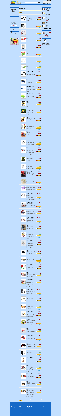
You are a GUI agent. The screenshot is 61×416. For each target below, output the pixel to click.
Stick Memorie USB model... (30, 140)
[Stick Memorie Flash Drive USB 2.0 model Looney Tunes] (23, 391)
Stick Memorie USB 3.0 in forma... (29, 157)
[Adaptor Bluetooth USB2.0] (23, 25)
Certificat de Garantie (13, 21)
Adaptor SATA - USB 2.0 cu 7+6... (29, 71)
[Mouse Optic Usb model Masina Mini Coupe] (23, 81)
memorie (12, 34)
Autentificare (49, 3)
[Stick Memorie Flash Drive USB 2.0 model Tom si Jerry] (23, 314)
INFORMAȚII (48, 4)
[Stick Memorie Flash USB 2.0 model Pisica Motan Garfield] (23, 306)
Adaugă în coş (39, 19)
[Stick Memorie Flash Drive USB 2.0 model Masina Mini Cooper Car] (23, 337)
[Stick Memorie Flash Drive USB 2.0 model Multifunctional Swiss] (23, 367)
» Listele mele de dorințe (15, 29)
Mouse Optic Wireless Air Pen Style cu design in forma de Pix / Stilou (48, 26)
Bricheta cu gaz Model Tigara (47, 23)
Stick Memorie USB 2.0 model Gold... (30, 117)
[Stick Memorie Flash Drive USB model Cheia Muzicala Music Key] (23, 352)
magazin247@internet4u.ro (46, 409)
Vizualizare (39, 27)
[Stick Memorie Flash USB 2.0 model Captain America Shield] (23, 212)
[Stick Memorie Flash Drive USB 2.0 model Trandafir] (23, 267)
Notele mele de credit (29, 406)
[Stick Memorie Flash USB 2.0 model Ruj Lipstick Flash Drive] (23, 174)
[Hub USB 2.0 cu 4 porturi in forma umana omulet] (23, 32)
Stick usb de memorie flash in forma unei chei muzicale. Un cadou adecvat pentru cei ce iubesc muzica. (30, 353)
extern (11, 33)
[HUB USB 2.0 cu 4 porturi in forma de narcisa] (23, 46)
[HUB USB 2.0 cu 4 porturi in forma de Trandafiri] (23, 53)
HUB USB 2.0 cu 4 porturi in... (30, 36)
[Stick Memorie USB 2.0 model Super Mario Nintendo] (23, 134)
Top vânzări (20, 406)
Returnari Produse (13, 22)
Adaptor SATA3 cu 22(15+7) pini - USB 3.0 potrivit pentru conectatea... (46, 45)
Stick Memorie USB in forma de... (30, 164)
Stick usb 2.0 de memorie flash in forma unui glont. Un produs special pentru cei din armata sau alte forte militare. (30, 298)
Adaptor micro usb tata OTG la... (30, 16)
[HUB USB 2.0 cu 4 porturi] (23, 60)
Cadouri (33, 4)
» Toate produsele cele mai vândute (47, 28)
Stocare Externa (38, 4)
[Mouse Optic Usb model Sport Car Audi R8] (23, 88)
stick (15, 33)
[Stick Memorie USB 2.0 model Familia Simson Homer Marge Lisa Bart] (23, 111)
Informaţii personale (29, 408)
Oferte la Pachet (13, 13)
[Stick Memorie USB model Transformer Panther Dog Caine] (23, 142)
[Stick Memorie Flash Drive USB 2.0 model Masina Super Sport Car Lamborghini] (23, 259)
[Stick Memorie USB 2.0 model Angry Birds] (23, 321)
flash (17, 33)
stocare (12, 35)
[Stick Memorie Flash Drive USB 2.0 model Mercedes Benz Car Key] (23, 227)
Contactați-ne (20, 408)
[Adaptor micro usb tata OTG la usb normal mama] (23, 18)
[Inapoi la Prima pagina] (19, 7)
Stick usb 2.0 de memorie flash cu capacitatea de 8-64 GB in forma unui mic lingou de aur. (30, 119)
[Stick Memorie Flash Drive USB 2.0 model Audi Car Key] (23, 291)
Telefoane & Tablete (21, 4)
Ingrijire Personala (13, 11)
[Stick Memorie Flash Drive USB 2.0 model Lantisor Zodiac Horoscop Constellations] (23, 383)
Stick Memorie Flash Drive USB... (29, 101)
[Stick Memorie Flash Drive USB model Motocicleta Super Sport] (23, 345)
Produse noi (20, 405)
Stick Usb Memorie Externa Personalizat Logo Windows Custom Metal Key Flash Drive (48, 19)
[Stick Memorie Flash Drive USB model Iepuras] (23, 274)
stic (13, 35)
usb (11, 32)
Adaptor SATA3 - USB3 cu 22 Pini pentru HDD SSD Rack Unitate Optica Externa (46, 43)
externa (17, 32)
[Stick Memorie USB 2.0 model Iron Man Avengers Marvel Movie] (23, 126)
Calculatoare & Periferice (13, 4)
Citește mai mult (44, 46)
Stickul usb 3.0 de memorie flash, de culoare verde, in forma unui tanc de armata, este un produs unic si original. (30, 159)
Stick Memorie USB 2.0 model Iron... (30, 124)
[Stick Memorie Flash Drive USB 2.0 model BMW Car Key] (23, 252)
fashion (11, 36)
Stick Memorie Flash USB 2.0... (30, 171)
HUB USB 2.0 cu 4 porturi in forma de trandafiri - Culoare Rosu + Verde (30, 53)
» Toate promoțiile (48, 36)
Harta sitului (20, 413)
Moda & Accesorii (27, 4)
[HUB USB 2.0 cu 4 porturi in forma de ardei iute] (23, 39)
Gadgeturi (43, 4)
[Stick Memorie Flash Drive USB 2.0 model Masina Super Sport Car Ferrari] (23, 330)
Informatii (12, 16)
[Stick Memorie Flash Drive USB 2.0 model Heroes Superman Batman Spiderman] (23, 376)
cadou (14, 32)
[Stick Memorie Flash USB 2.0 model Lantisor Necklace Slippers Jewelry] (23, 181)
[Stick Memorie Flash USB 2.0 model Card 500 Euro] (23, 188)
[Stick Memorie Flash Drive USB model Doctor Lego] (23, 243)
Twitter (36, 405)
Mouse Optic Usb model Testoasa (29, 93)
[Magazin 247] (16, 2)
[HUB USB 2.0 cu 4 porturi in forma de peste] (23, 67)
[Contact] (14, 44)
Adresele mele (28, 407)
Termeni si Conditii (21, 412)
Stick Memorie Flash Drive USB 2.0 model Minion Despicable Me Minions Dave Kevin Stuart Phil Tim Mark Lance (48, 14)
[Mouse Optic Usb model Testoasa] (23, 96)
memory (17, 34)
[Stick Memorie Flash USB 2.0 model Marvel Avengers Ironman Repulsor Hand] (23, 219)
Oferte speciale (45, 30)
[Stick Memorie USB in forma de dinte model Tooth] (23, 166)
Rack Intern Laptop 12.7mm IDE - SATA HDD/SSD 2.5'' (47, 33)
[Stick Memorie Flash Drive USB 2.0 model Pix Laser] (23, 195)
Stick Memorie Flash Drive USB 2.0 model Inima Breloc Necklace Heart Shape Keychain (48, 10)
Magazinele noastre (13, 23)
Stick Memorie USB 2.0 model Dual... (30, 148)
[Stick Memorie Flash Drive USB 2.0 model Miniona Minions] (23, 234)
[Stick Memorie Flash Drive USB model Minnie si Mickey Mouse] (23, 281)
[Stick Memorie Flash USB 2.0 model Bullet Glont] (23, 299)
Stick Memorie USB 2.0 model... (30, 131)
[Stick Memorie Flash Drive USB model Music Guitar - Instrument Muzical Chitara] (23, 360)
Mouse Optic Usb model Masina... (29, 79)
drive (13, 33)
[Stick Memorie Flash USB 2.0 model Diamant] (23, 204)
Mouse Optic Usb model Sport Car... (30, 86)
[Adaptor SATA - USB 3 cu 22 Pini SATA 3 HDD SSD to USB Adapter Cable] (45, 40)
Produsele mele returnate (30, 405)
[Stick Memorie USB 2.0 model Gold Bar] (23, 119)
